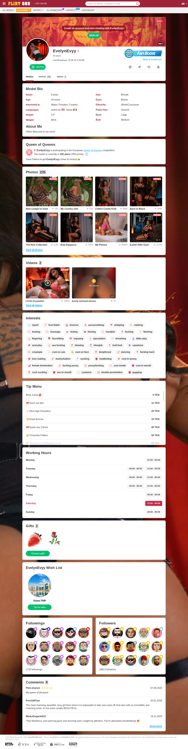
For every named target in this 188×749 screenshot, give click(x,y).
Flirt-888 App (88, 10)
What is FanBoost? (152, 59)
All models (8, 10)
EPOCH (55, 737)
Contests (70, 10)
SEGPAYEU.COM (68, 737)
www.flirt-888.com (35, 737)
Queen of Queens (92, 150)
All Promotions (54, 10)
